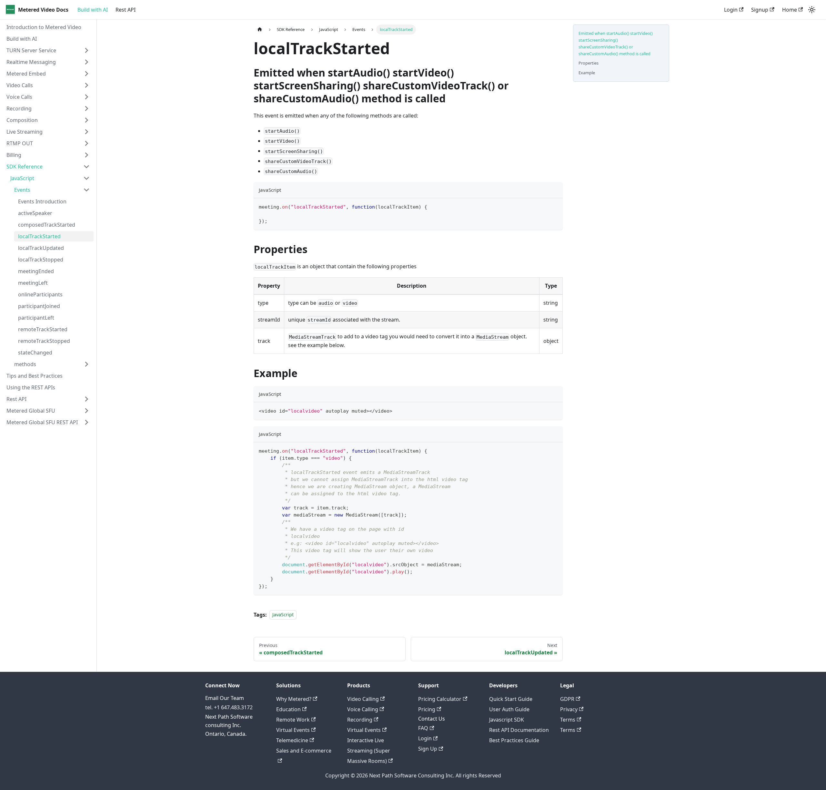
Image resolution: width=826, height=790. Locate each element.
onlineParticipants (40, 294)
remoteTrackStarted (42, 329)
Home (789, 9)
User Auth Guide (509, 709)
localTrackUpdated (41, 247)
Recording (19, 108)
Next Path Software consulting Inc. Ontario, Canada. (229, 725)
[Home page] (260, 30)
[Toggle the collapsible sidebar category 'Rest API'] (86, 399)
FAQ (423, 728)
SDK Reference (24, 166)
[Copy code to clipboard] (554, 206)
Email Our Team (224, 698)
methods (25, 364)
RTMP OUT (19, 143)
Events (22, 189)
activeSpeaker (35, 213)
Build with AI (92, 9)
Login (731, 9)
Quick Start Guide (510, 699)
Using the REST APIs (30, 387)
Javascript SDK (506, 719)
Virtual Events (293, 730)
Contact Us (431, 718)
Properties (589, 63)
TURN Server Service (31, 50)
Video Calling (363, 699)
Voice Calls (19, 96)
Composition (22, 120)
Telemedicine (292, 740)
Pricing (426, 709)
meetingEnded (36, 271)
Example (587, 73)
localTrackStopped (40, 259)
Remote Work (293, 719)
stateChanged (35, 352)
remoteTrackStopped (44, 340)
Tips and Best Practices (34, 375)
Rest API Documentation (519, 730)
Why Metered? (293, 699)
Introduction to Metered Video (43, 27)
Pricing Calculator (439, 699)
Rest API (126, 9)
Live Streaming (24, 131)
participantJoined (39, 306)
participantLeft (36, 317)
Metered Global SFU (30, 410)
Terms (567, 719)
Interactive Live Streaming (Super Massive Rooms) (368, 750)
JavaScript (22, 178)
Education (288, 709)
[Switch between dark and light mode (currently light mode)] (812, 10)
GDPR (567, 699)
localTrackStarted (39, 236)
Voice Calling (362, 709)
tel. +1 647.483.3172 (229, 707)
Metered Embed (26, 73)
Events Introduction (42, 201)
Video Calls (19, 85)
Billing (13, 155)
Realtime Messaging (31, 62)
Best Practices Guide (514, 740)
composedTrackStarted (46, 224)
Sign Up (427, 748)
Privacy (569, 709)
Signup (759, 9)
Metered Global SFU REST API (42, 422)
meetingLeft (33, 282)
